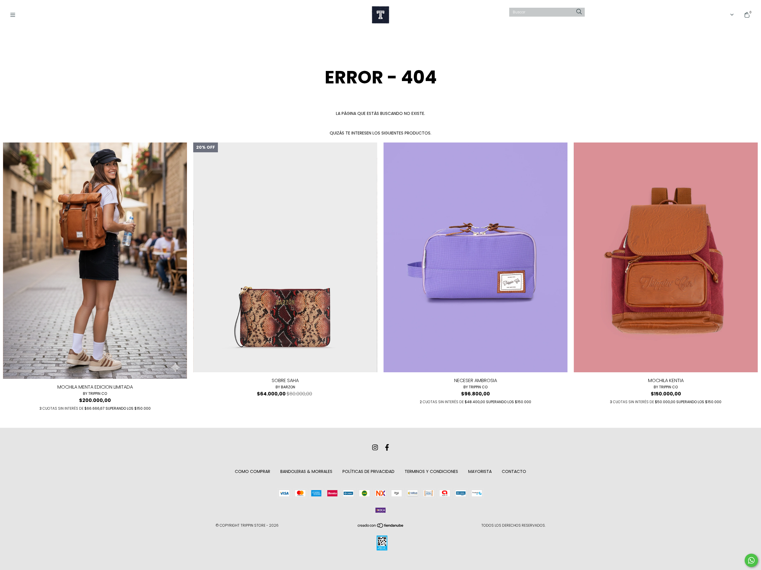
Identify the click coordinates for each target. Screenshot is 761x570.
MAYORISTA (480, 471)
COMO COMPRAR (252, 471)
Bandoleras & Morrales (306, 471)
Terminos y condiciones (431, 471)
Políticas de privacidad (368, 471)
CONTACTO (514, 471)
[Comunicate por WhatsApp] (751, 560)
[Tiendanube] (381, 526)
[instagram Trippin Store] (375, 447)
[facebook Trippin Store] (387, 447)
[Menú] (14, 15)
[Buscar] (579, 12)
